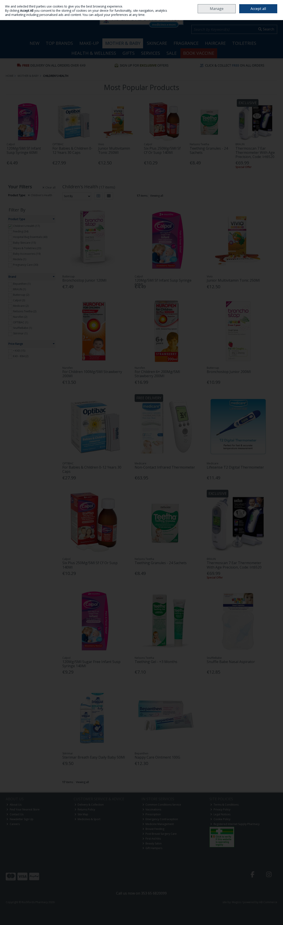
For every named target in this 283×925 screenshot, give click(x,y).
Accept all (258, 8)
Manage (217, 8)
